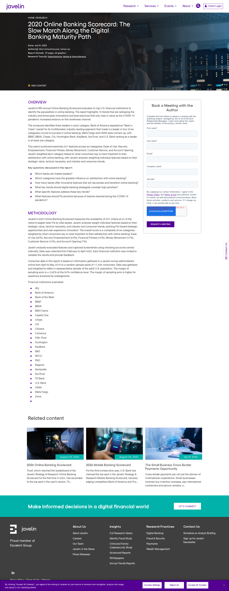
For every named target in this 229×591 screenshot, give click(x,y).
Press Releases (81, 554)
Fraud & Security (155, 538)
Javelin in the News (84, 549)
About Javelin (80, 533)
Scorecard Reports (120, 553)
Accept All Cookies (197, 585)
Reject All (174, 585)
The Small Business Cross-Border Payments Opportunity (168, 466)
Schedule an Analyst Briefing (199, 533)
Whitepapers (117, 558)
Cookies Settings (152, 585)
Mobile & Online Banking (74, 56)
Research (41, 17)
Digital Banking (55, 56)
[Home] (15, 6)
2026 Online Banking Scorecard (49, 465)
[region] (114, 585)
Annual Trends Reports (122, 563)
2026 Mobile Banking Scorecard (108, 465)
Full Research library (121, 533)
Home (31, 17)
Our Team (78, 544)
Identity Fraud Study (121, 538)
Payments (152, 544)
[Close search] (222, 12)
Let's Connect (187, 506)
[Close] (224, 585)
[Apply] (213, 12)
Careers (77, 538)
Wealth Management (158, 549)
